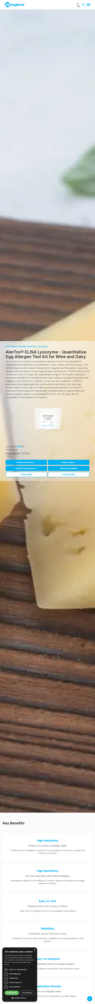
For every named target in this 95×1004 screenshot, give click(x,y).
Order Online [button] (26, 474)
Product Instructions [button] (25, 468)
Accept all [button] (11, 993)
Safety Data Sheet (68, 468)
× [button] (34, 950)
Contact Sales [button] (68, 474)
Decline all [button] (27, 993)
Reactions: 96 (11, 450)
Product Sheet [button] (67, 462)
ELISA (19, 446)
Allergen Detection (27, 346)
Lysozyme (43, 346)
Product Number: (13, 453)
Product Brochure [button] (25, 462)
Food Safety (11, 346)
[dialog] (19, 974)
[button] (83, 4)
